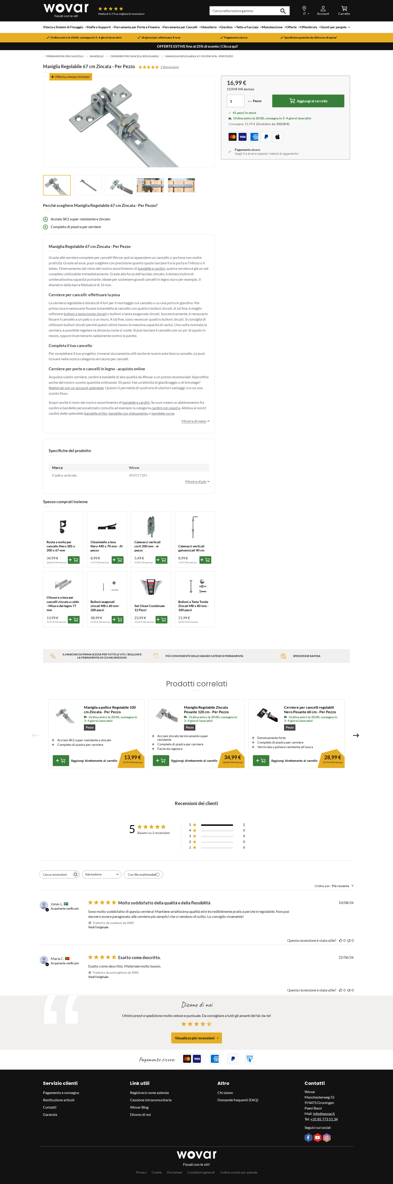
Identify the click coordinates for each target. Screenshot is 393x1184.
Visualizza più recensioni (194, 1038)
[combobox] (101, 874)
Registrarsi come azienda (149, 1092)
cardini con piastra (165, 408)
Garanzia (50, 1114)
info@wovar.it (324, 1113)
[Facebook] (309, 1138)
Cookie (157, 1172)
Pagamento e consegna (61, 1092)
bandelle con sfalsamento (128, 413)
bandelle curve (162, 413)
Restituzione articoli (58, 1100)
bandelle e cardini (151, 268)
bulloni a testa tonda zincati (85, 313)
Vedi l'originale (98, 927)
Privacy (141, 1172)
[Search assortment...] (283, 10)
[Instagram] (327, 1138)
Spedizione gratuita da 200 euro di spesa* (311, 37)
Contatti (49, 1107)
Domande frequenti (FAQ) (237, 1100)
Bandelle (97, 56)
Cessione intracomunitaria (150, 1100)
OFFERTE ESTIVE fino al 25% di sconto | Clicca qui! (197, 46)
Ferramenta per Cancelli (64, 56)
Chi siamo (225, 1092)
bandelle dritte (95, 413)
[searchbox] (55, 874)
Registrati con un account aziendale (76, 388)
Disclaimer (174, 1172)
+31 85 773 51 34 (324, 1119)
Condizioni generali (201, 1172)
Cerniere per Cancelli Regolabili (134, 56)
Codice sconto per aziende (238, 1172)
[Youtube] (318, 1138)
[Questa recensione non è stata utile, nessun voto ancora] (348, 940)
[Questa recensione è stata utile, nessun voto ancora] (340, 940)
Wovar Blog (139, 1107)
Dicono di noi (140, 1114)
